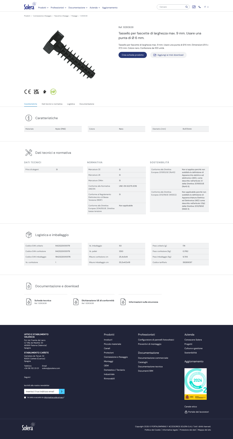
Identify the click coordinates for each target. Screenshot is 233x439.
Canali (107, 348)
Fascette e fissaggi (61, 16)
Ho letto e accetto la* (45, 397)
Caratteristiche (30, 104)
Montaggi (108, 361)
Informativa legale (170, 430)
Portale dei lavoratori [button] (198, 411)
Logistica (71, 104)
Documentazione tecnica (150, 366)
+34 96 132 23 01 (31, 368)
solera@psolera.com (51, 368)
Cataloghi (143, 362)
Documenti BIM (145, 370)
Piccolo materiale (112, 344)
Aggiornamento (109, 7)
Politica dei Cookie (153, 430)
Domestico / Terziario (114, 370)
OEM (106, 365)
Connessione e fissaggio (42, 16)
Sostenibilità (190, 352)
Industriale (109, 374)
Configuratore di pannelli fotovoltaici (156, 339)
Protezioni (109, 352)
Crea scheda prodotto (133, 55)
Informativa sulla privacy (54, 397)
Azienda (94, 7)
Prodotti (42, 7)
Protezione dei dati (188, 430)
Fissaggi (74, 16)
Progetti (188, 344)
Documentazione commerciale (153, 358)
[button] (200, 7)
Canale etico (190, 406)
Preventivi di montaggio (149, 344)
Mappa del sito (204, 430)
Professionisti (57, 7)
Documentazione (76, 7)
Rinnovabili (109, 378)
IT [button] (205, 7)
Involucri (108, 339)
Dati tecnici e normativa (52, 104)
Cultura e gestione (193, 348)
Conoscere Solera (193, 339)
